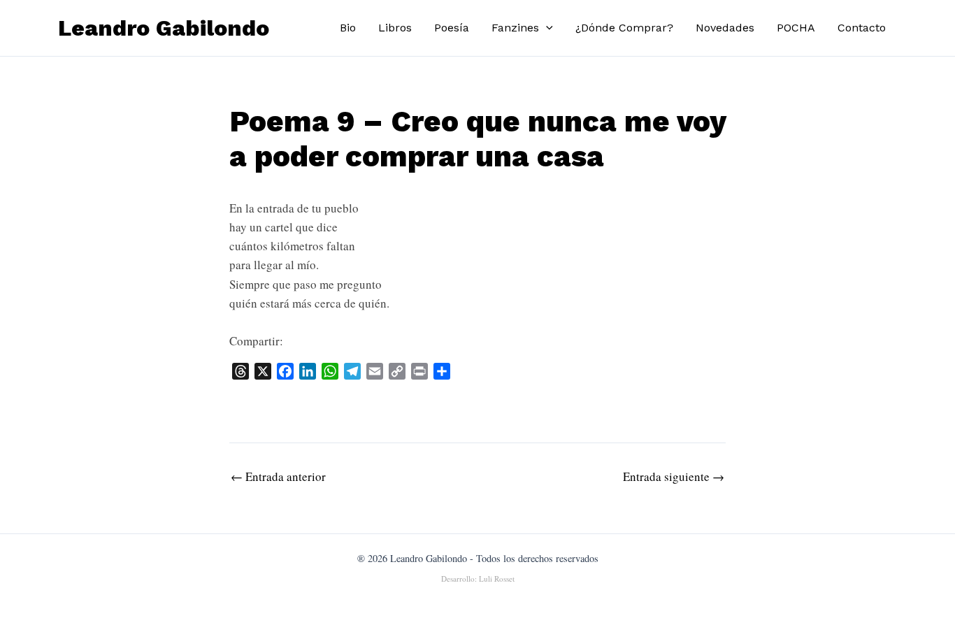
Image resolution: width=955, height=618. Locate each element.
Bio (348, 27)
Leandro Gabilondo (163, 28)
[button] (546, 28)
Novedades (725, 27)
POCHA (796, 27)
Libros (395, 27)
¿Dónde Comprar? (624, 27)
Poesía (451, 27)
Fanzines (515, 27)
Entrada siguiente (673, 476)
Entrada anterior (278, 476)
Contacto (862, 27)
